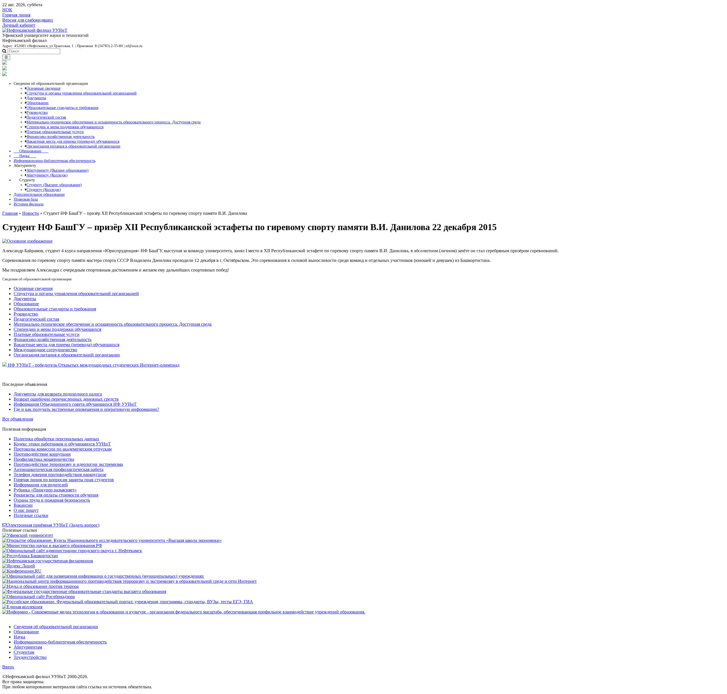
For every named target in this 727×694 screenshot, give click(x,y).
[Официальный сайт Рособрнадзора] (38, 596)
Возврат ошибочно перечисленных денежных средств (66, 399)
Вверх (8, 666)
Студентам (24, 652)
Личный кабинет (18, 25)
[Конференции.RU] (21, 571)
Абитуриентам (28, 647)
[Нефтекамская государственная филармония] (47, 560)
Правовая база (26, 199)
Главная (10, 213)
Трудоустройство (30, 657)
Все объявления (17, 419)
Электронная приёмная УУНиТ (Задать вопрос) (53, 525)
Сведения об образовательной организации (56, 626)
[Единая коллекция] (22, 606)
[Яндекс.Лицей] (18, 565)
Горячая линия (16, 14)
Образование (31, 151)
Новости (30, 213)
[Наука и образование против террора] (40, 586)
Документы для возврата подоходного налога (58, 394)
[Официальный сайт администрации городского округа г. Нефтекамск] (72, 550)
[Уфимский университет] (27, 535)
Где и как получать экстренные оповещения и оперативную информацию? (86, 409)
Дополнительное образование (39, 194)
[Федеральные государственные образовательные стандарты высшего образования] (84, 591)
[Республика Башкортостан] (30, 555)
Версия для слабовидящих (27, 20)
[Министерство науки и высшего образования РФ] (52, 545)
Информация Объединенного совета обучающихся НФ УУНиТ (75, 404)
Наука (25, 155)
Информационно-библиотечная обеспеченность (54, 160)
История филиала (28, 204)
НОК (7, 9)
